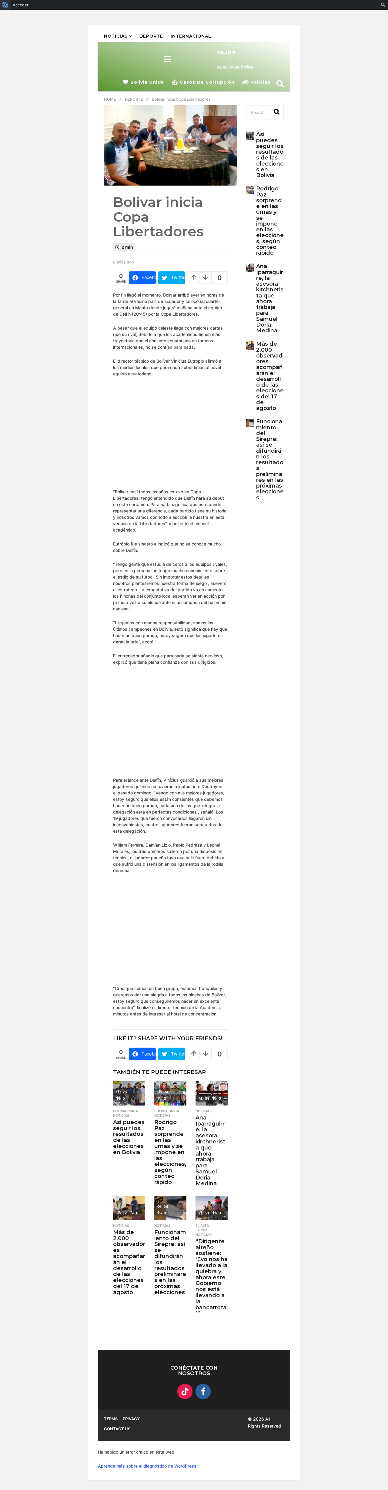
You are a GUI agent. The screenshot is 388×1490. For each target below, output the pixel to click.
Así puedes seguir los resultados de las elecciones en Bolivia (129, 1137)
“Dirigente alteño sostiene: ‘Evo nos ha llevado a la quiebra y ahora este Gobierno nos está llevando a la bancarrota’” (212, 1277)
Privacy (131, 1418)
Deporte (151, 36)
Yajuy (226, 52)
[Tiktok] (184, 1391)
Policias (260, 82)
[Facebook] (203, 1391)
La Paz (201, 1230)
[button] (167, 59)
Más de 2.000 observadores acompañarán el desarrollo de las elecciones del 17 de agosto (270, 376)
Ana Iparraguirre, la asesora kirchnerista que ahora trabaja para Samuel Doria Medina (210, 1150)
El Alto (202, 1225)
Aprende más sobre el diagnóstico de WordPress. (148, 1465)
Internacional (191, 36)
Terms (111, 1418)
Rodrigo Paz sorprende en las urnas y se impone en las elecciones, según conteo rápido (170, 1152)
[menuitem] (5, 5)
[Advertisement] (234, 432)
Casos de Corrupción (207, 82)
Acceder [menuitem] (20, 4)
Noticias (116, 36)
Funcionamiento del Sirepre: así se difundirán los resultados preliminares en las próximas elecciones (270, 459)
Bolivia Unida (147, 82)
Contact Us (117, 1428)
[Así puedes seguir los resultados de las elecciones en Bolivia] (250, 136)
